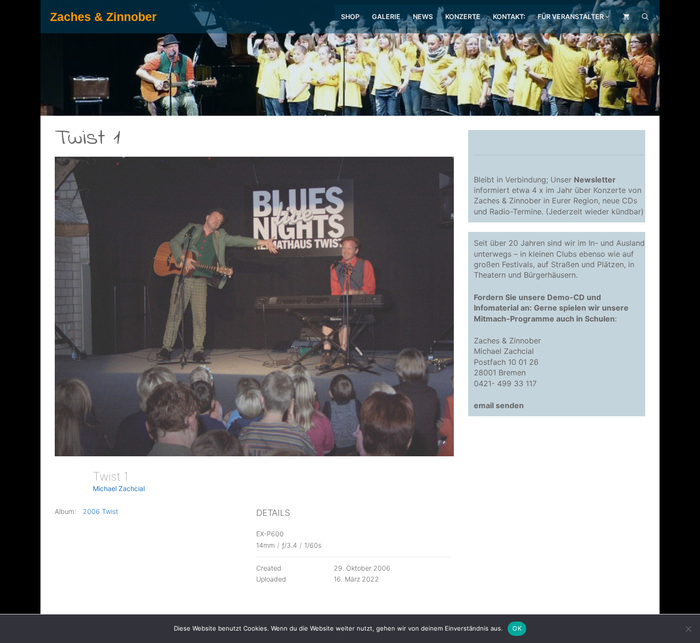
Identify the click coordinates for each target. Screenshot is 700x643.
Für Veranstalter (571, 16)
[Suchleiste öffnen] (645, 17)
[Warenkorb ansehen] (626, 17)
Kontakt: (509, 16)
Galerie (386, 16)
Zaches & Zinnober (103, 16)
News (423, 16)
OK (516, 628)
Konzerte (462, 16)
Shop (350, 16)
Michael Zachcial (119, 488)
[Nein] (688, 628)
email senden (499, 405)
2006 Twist (100, 511)
